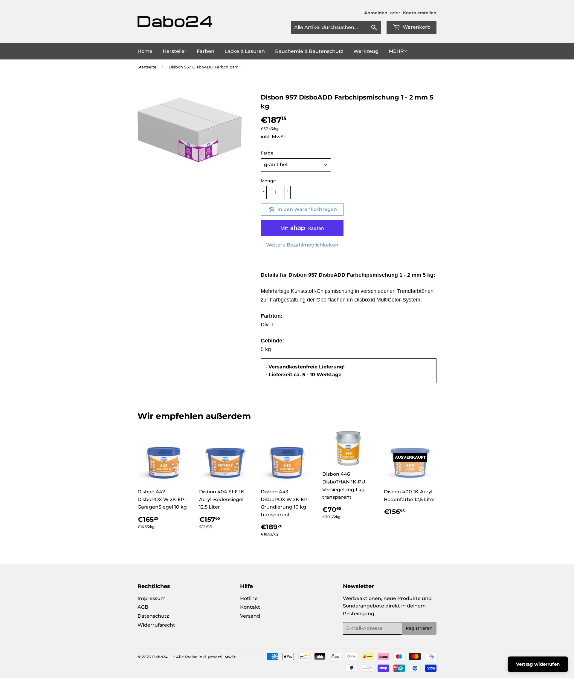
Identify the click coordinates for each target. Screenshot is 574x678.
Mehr (396, 51)
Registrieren (419, 628)
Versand (250, 616)
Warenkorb (416, 27)
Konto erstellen (419, 12)
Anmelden (375, 12)
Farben (205, 51)
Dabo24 (160, 656)
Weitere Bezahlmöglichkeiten (302, 245)
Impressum (152, 598)
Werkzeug (365, 51)
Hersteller (175, 51)
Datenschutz (153, 616)
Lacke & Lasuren (245, 51)
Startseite (147, 67)
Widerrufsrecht (156, 625)
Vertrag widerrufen (538, 664)
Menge (268, 180)
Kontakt (250, 607)
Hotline (249, 598)
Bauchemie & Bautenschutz (309, 51)
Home (145, 51)
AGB (143, 607)
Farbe (267, 153)
